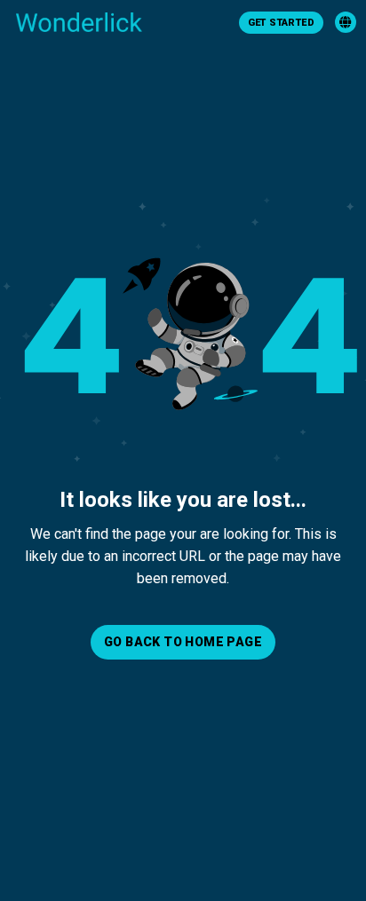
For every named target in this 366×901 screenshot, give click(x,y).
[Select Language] (345, 22)
